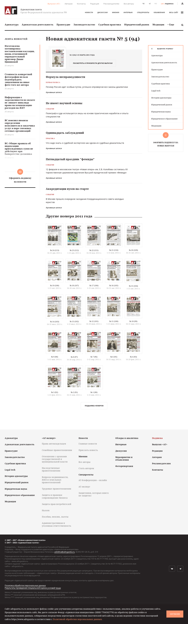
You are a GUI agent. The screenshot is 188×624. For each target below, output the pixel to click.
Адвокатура (12, 24)
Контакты (81, 3)
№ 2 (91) (74, 392)
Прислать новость (88, 450)
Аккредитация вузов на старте (67, 189)
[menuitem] (12, 24)
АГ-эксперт (84, 486)
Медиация (158, 24)
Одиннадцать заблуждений (65, 133)
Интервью (128, 12)
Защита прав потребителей (56, 504)
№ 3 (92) (54, 392)
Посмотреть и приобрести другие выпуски (93, 63)
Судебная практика (109, 24)
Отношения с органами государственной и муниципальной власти (55, 459)
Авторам (69, 3)
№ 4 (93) (133, 357)
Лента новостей (16, 39)
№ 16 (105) (113, 285)
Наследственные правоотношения (51, 469)
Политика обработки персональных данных (25, 585)
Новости (89, 12)
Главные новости (88, 443)
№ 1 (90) (93, 392)
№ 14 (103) (54, 321)
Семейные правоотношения (57, 450)
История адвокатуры (161, 97)
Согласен (175, 614)
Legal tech (155, 90)
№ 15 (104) (133, 286)
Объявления (159, 12)
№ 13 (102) (74, 321)
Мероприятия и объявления (123, 458)
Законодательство (84, 24)
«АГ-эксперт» (49, 438)
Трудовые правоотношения (56, 488)
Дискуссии (102, 12)
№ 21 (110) (113, 250)
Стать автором (86, 468)
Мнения (115, 12)
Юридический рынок (136, 24)
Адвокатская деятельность (37, 24)
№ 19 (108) (54, 285)
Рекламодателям (111, 3)
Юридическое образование (164, 118)
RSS (156, 4)
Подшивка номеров (94, 406)
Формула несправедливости (65, 77)
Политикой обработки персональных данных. (77, 619)
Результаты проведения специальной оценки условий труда (33, 588)
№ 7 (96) (93, 357)
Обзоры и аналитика (126, 438)
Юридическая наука (161, 111)
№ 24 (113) (54, 250)
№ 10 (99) (133, 321)
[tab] (165, 48)
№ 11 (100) (113, 321)
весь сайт (173, 12)
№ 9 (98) (54, 357)
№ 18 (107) (74, 285)
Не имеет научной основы (64, 103)
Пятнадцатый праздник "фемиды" (70, 159)
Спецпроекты (143, 12)
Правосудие (63, 24)
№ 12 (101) (93, 321)
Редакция (94, 3)
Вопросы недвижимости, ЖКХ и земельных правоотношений (55, 480)
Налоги (45, 510)
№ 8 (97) (74, 357)
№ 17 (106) (93, 285)
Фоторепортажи (124, 466)
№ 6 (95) (113, 357)
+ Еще (170, 24)
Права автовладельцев (54, 443)
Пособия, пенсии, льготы (55, 516)
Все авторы (129, 3)
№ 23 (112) (74, 250)
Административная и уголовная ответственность (56, 524)
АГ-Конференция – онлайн (93, 480)
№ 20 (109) (133, 250)
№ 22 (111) (93, 250)
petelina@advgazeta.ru (64, 552)
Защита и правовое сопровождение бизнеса (55, 496)
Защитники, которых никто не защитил (94, 494)
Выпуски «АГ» (54, 3)
